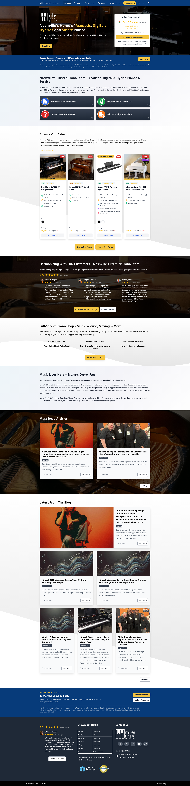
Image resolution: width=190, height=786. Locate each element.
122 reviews (142, 22)
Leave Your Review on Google (86, 309)
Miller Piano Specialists (49, 3)
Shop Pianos (144, 59)
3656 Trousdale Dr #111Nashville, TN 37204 (128, 755)
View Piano (79, 235)
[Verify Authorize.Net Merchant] (103, 769)
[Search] (144, 3)
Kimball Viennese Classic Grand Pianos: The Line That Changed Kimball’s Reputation (122, 581)
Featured (45, 460)
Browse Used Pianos (105, 247)
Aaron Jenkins (127, 280)
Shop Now (46, 46)
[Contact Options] (139, 3)
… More (108, 299)
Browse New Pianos (84, 247)
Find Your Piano (141, 695)
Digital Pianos (103, 458)
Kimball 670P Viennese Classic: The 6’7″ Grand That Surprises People (64, 581)
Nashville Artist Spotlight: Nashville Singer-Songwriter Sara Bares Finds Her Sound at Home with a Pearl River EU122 (65, 454)
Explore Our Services (95, 357)
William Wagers (51, 280)
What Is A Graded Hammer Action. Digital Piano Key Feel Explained (56, 639)
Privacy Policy (161, 784)
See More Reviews (108, 309)
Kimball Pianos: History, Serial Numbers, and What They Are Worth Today (94, 639)
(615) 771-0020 (124, 751)
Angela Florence (90, 280)
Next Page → (145, 486)
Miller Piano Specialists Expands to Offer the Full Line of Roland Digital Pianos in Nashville (123, 453)
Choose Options (52, 235)
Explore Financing (141, 700)
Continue (85, 475)
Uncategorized (47, 586)
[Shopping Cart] (148, 3)
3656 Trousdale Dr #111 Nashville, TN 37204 (132, 27)
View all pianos (45, 151)
